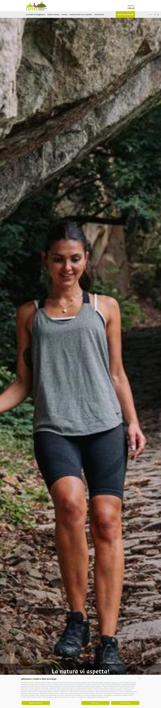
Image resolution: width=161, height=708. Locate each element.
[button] (139, 678)
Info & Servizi (99, 14)
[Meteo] (157, 25)
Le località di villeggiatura (35, 14)
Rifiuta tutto (95, 703)
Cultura (64, 14)
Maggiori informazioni (36, 703)
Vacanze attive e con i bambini (81, 14)
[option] (80, 357)
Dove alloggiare (125, 14)
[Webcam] (157, 31)
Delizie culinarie (53, 14)
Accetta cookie (125, 703)
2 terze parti (30, 682)
